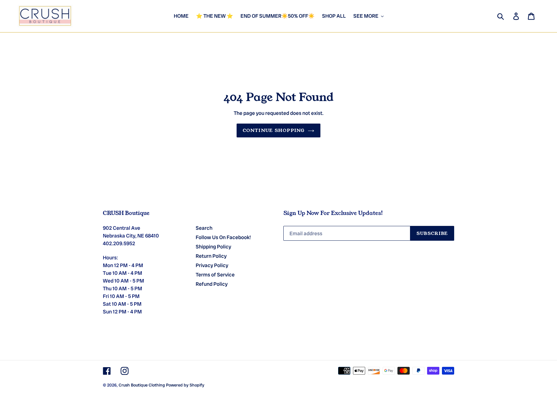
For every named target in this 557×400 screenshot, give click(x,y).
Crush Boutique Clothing (142, 385)
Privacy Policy (212, 265)
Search (204, 228)
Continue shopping (274, 130)
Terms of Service (215, 274)
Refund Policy (212, 284)
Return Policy (211, 256)
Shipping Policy (213, 246)
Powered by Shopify (185, 385)
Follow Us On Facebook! (223, 237)
